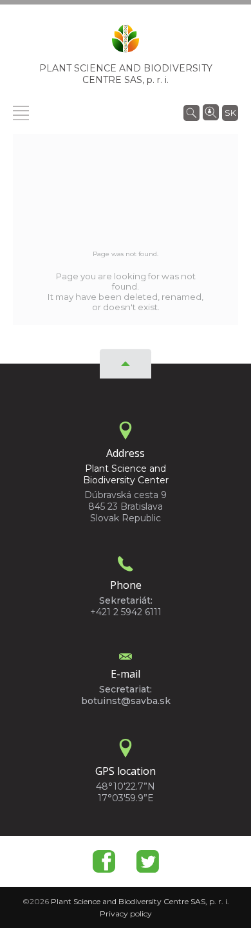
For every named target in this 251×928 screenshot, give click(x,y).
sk (230, 112)
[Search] (191, 112)
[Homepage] (125, 42)
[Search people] (211, 111)
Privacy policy (126, 913)
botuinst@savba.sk (126, 701)
